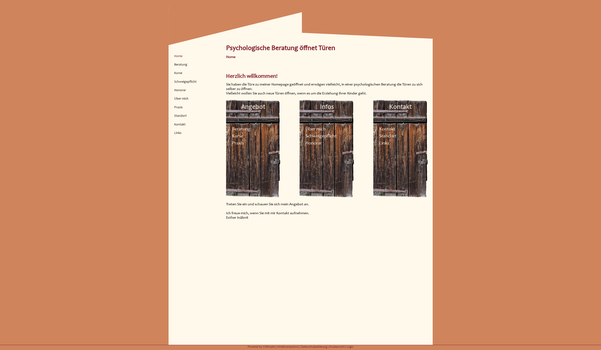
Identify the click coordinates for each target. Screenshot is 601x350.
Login (350, 346)
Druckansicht (337, 346)
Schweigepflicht (185, 82)
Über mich (181, 99)
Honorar (180, 90)
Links (177, 133)
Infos (327, 106)
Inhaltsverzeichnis (288, 346)
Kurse (178, 73)
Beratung (180, 64)
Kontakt (179, 124)
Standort (180, 116)
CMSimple (269, 346)
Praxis (178, 107)
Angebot (253, 106)
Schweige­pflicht (321, 136)
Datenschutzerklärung (314, 346)
